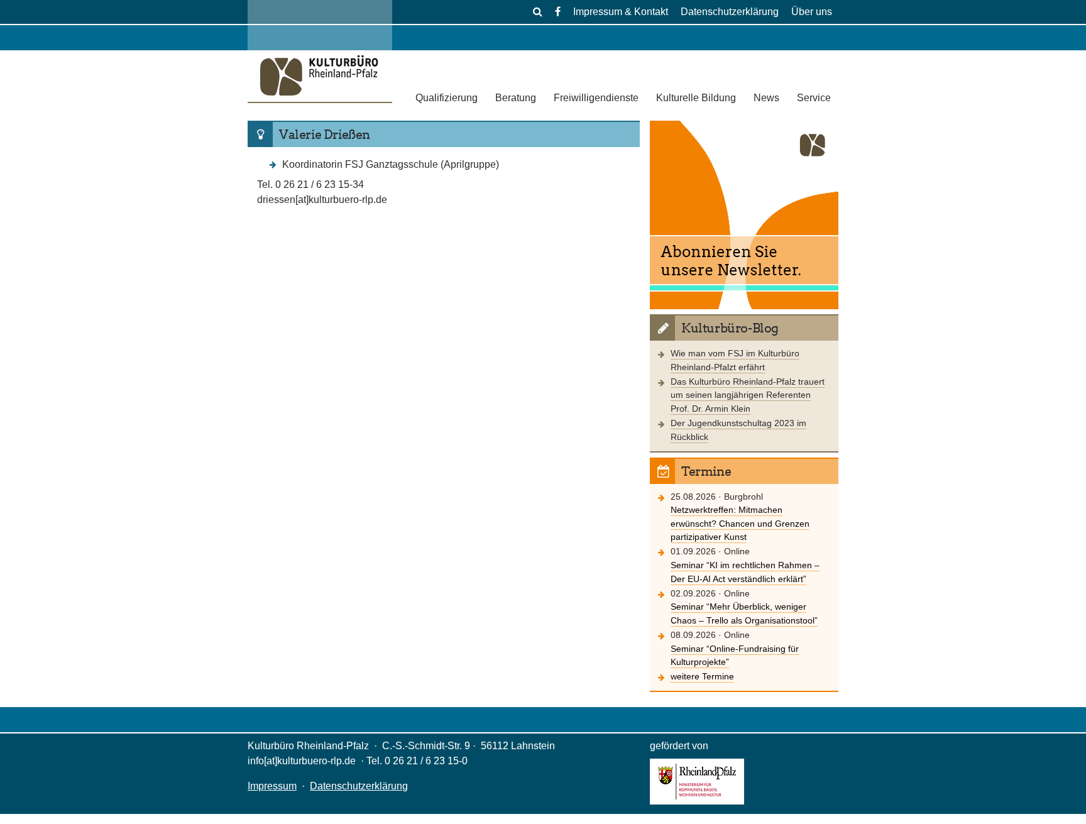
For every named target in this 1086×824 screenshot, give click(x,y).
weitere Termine (702, 676)
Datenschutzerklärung (730, 11)
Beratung (515, 97)
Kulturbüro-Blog (730, 328)
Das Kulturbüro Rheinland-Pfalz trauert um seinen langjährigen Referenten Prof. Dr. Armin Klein (748, 395)
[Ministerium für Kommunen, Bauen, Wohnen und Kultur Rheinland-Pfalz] (697, 801)
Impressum (272, 786)
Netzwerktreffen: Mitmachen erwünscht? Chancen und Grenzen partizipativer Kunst (740, 523)
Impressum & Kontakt (620, 11)
